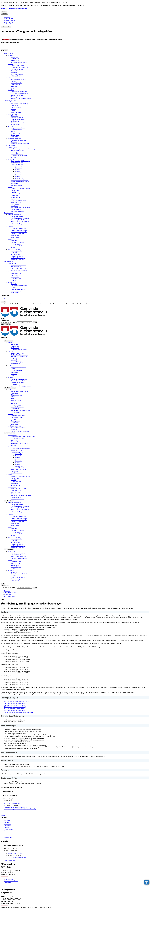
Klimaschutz (11, 159)
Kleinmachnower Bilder (18, 289)
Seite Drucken (8, 837)
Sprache (3, 302)
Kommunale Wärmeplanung (19, 180)
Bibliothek (14, 240)
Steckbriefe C (18, 169)
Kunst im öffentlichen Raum (19, 268)
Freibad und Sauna (16, 273)
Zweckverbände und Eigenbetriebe (21, 98)
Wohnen (13, 157)
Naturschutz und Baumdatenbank (21, 207)
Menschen (14, 86)
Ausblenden (4, 50)
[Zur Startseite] (24, 317)
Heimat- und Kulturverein (18, 265)
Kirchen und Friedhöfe (17, 259)
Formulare (14, 131)
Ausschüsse (14, 105)
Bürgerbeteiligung (16, 107)
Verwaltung (11, 126)
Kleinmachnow (8, 53)
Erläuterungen (19, 178)
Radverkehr (14, 195)
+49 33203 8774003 (12, 804)
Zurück (3, 814)
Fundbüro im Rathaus (17, 119)
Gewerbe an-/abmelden (18, 95)
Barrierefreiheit (8, 831)
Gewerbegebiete (16, 97)
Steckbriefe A (18, 166)
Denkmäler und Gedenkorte (19, 285)
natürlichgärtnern (16, 209)
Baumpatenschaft (16, 202)
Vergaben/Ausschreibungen (19, 62)
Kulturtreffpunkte (16, 266)
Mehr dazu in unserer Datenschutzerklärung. (14, 8)
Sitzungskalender (16, 112)
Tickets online (15, 277)
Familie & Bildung (9, 213)
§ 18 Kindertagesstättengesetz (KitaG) (15, 705)
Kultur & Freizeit (9, 261)
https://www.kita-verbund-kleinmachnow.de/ (20, 809)
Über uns (10, 64)
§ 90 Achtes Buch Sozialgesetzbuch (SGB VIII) (17, 702)
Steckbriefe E (18, 173)
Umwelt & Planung (9, 145)
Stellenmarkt (15, 60)
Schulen (13, 247)
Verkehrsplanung (16, 197)
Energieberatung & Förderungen (20, 161)
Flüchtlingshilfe (15, 254)
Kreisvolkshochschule (17, 246)
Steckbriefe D (18, 171)
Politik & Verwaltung (10, 100)
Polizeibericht (15, 59)
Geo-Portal (14, 152)
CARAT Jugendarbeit (17, 216)
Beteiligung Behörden (17, 150)
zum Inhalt (7, 17)
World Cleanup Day (16, 185)
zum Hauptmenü (9, 18)
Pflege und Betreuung (17, 233)
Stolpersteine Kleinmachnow (19, 270)
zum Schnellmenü (9, 20)
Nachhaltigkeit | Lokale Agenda (20, 181)
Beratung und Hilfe (16, 251)
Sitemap (6, 827)
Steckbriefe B (18, 168)
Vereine (13, 280)
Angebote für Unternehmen (19, 91)
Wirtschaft (11, 90)
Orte (12, 88)
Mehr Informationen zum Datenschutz (12, 305)
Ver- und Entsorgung (17, 74)
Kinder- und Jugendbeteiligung (20, 221)
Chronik (13, 81)
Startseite (7, 591)
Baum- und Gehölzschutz (18, 201)
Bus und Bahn (15, 190)
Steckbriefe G (18, 176)
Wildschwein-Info (16, 76)
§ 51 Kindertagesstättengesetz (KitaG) (15, 710)
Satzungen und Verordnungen (20, 143)
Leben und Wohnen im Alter (19, 232)
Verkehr (10, 187)
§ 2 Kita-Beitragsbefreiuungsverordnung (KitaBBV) (18, 712)
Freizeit (10, 272)
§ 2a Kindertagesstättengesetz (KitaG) (15, 707)
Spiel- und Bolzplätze (17, 225)
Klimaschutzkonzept (17, 164)
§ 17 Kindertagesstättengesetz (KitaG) (15, 703)
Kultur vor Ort (12, 263)
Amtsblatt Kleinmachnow (18, 140)
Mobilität (13, 192)
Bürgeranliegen (12, 114)
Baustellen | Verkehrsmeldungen (20, 188)
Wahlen (13, 110)
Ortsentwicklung (12, 147)
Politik (9, 102)
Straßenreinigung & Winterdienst (20, 123)
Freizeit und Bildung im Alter (19, 230)
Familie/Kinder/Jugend (14, 214)
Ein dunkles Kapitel (16, 83)
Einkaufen (14, 284)
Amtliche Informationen (15, 138)
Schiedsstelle (15, 121)
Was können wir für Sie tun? (9, 322)
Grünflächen (14, 206)
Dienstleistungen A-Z (17, 130)
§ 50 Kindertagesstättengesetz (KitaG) (15, 708)
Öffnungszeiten (15, 133)
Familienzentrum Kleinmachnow (20, 218)
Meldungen (14, 57)
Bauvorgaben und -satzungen (19, 156)
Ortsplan (13, 287)
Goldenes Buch (15, 84)
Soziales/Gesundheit (14, 249)
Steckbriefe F (18, 175)
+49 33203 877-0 (15, 853)
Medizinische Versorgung (18, 258)
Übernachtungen (16, 291)
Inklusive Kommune (17, 256)
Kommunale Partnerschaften (19, 69)
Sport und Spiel (15, 275)
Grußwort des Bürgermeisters (19, 67)
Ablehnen (3, 11)
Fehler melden (8, 829)
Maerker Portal (15, 124)
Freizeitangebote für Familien (19, 220)
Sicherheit (14, 72)
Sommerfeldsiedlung (17, 154)
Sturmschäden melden (17, 211)
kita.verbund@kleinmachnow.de (15, 807)
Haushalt (13, 109)
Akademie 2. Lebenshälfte (18, 228)
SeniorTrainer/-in (16, 237)
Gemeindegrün (12, 199)
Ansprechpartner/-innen (18, 128)
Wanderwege (15, 292)
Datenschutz (7, 825)
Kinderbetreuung (16, 223)
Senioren (10, 227)
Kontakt (6, 822)
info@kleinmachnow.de (17, 857)
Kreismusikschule (16, 244)
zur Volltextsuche (9, 24)
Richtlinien (14, 142)
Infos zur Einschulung (17, 242)
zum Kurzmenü (8, 22)
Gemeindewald (15, 204)
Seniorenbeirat (15, 235)
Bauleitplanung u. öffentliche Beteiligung (23, 149)
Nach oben (4, 815)
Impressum (7, 824)
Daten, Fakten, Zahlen (17, 65)
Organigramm (15, 135)
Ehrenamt (14, 253)
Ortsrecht (14, 71)
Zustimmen (4, 13)
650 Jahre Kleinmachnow (18, 79)
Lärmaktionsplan (16, 194)
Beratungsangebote (17, 117)
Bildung (10, 239)
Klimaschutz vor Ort (17, 162)
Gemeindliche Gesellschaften (19, 93)
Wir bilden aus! (15, 136)
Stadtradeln (14, 183)
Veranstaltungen (16, 279)
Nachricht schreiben (10, 860)
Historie (10, 78)
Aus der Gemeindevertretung (19, 104)
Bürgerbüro (14, 116)
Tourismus (11, 282)
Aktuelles (10, 55)
